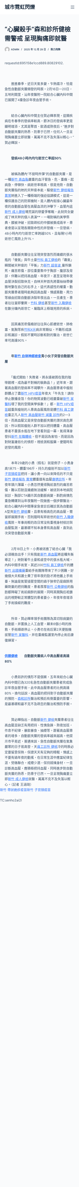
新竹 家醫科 (19, 635)
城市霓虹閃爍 (20, 7)
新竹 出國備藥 (15, 570)
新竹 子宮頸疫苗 (39, 790)
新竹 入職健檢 (61, 303)
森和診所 (24, 698)
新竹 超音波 (53, 265)
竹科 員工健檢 (47, 260)
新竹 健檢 (20, 512)
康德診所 (58, 479)
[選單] (72, 7)
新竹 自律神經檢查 (27, 356)
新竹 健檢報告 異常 (19, 479)
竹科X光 (30, 329)
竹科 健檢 (38, 303)
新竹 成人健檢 (15, 212)
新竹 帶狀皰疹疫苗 (13, 790)
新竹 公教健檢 (57, 587)
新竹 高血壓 (29, 415)
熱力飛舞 (55, 49)
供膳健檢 (11, 656)
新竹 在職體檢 (21, 436)
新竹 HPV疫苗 (31, 393)
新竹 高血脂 (19, 179)
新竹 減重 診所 (49, 415)
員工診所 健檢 (47, 747)
